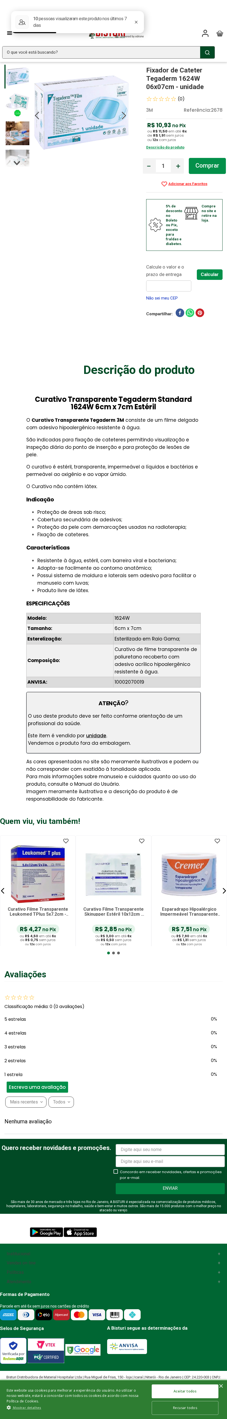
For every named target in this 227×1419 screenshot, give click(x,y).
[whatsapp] (189, 313)
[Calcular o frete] (210, 274)
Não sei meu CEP (162, 298)
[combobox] (108, 52)
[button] (3, 891)
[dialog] (113, 1399)
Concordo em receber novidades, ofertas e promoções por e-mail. (171, 1174)
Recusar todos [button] (185, 1407)
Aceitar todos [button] (185, 1391)
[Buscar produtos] (207, 52)
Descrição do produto (165, 147)
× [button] (221, 1386)
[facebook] (180, 313)
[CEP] (171, 277)
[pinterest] (199, 313)
